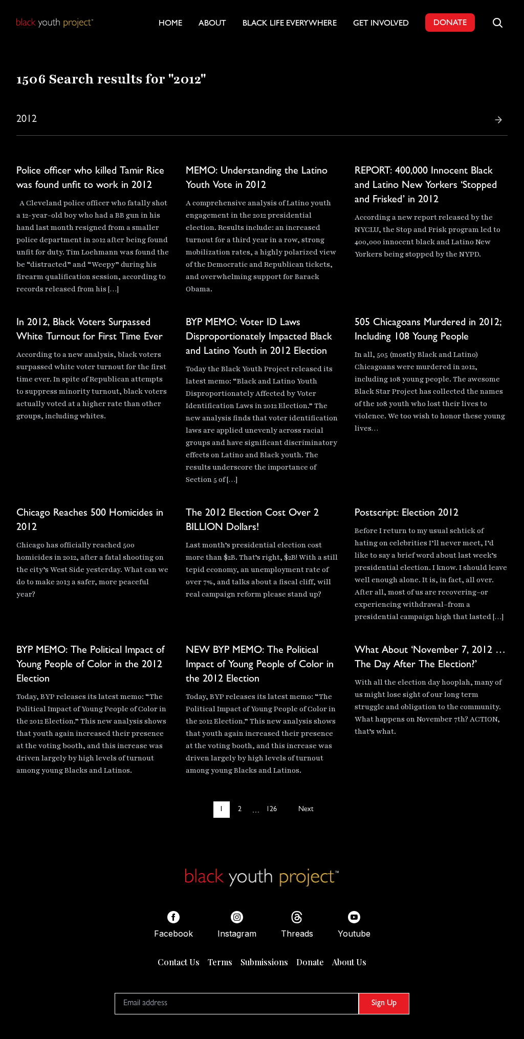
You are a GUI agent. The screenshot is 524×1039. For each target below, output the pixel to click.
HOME (170, 24)
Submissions (264, 962)
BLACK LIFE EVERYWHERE (290, 24)
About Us (349, 962)
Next (305, 809)
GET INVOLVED (381, 24)
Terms (220, 962)
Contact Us (179, 962)
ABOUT (212, 24)
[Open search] (497, 22)
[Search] (498, 119)
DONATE (450, 23)
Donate (310, 962)
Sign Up (384, 1004)
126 (271, 809)
